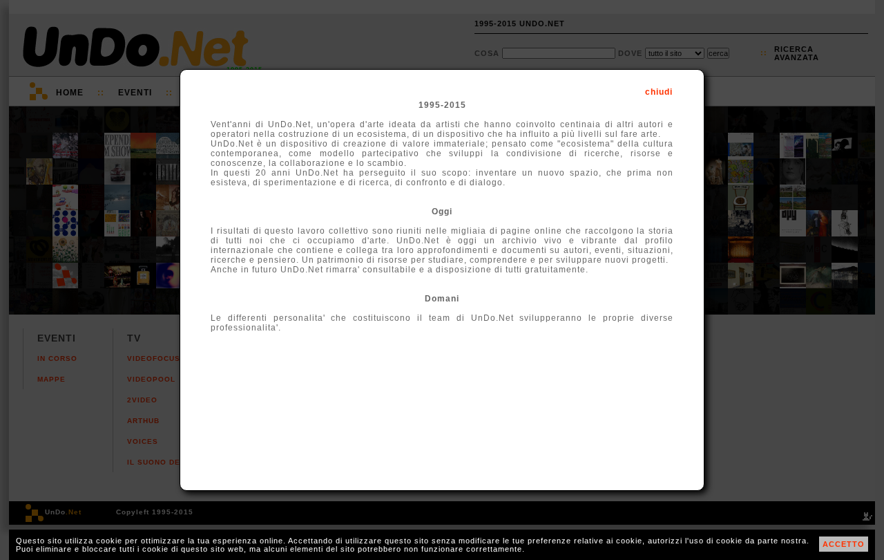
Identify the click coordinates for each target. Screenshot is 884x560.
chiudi (659, 92)
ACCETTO (844, 544)
